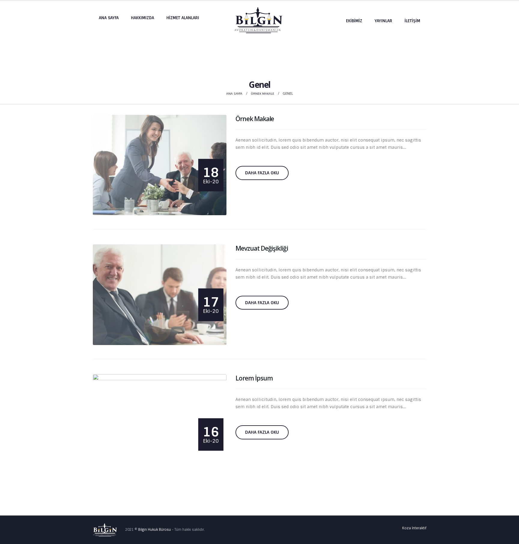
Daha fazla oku (262, 173)
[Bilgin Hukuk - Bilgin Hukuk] (258, 20)
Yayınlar (383, 20)
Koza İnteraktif (414, 528)
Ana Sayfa (109, 17)
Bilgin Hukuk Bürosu (154, 530)
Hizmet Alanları (182, 17)
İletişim (412, 20)
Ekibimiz (354, 20)
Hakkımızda (142, 17)
